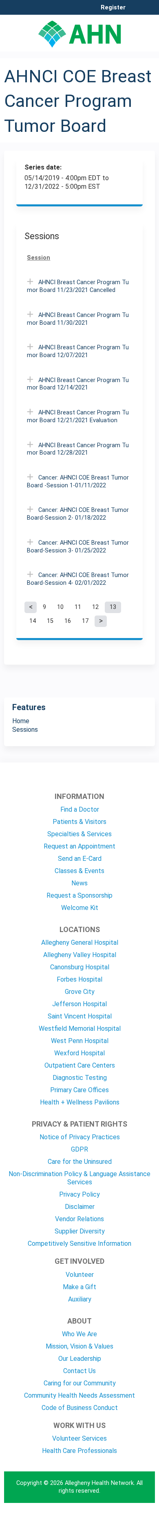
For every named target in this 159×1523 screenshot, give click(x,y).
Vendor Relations (79, 1219)
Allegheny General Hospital (79, 942)
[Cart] (135, 11)
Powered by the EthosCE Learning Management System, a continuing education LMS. (126, 1517)
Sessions (25, 729)
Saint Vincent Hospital (80, 1016)
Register (113, 8)
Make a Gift (79, 1287)
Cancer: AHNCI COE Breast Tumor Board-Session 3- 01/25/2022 (78, 546)
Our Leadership (79, 1358)
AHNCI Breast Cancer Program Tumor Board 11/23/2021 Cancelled (78, 286)
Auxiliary (79, 1299)
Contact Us (79, 1371)
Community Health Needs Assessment (79, 1395)
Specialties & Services (79, 834)
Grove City (80, 992)
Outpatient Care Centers (79, 1065)
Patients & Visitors (79, 822)
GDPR (79, 1149)
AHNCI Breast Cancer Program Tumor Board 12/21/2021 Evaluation (78, 416)
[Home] (79, 31)
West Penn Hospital (79, 1041)
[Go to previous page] (30, 607)
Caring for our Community (80, 1383)
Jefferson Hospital (79, 1004)
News (79, 883)
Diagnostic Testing (80, 1078)
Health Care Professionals (79, 1451)
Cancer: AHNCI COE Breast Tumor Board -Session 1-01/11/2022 (78, 481)
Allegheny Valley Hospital (79, 955)
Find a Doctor (79, 809)
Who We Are (79, 1334)
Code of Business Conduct (80, 1408)
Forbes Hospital (79, 979)
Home (20, 721)
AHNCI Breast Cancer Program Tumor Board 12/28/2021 (78, 449)
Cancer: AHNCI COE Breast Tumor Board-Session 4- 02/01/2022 (78, 579)
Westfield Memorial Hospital (80, 1028)
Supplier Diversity (80, 1231)
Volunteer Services (79, 1438)
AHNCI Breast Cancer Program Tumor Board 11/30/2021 (78, 319)
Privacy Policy (79, 1194)
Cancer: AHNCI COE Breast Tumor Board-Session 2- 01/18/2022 (78, 514)
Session (38, 257)
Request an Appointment (79, 846)
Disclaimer (80, 1207)
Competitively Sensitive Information (79, 1243)
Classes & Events (79, 871)
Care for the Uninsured (80, 1161)
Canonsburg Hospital (79, 967)
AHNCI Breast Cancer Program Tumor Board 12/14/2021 (78, 384)
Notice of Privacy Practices (80, 1137)
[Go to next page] (101, 621)
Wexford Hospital (79, 1053)
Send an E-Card (80, 858)
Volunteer (80, 1275)
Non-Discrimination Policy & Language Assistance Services (79, 1178)
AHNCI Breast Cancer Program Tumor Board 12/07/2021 (78, 351)
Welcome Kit (79, 908)
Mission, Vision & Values (79, 1346)
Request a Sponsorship (79, 895)
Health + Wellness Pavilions (79, 1102)
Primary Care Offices (79, 1090)
